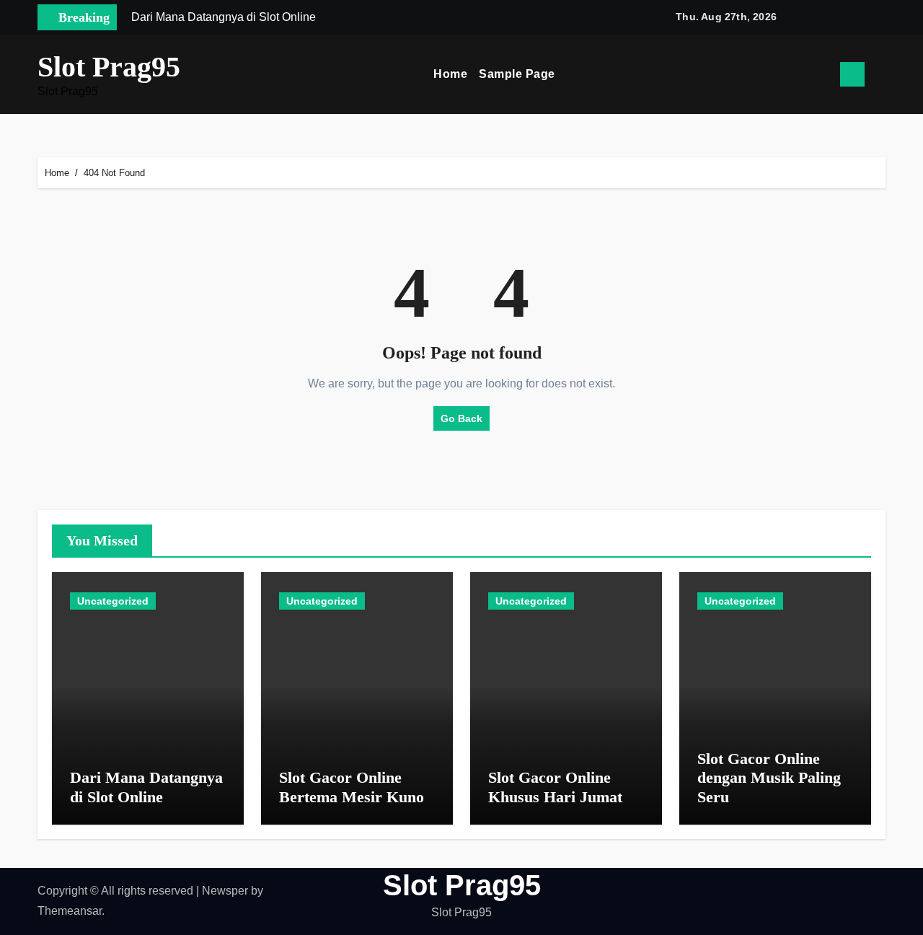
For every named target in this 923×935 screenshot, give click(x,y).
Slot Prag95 (108, 67)
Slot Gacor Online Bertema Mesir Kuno (351, 786)
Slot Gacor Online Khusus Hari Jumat (555, 786)
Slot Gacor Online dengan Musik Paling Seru (769, 778)
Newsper (225, 890)
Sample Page (517, 74)
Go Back (461, 418)
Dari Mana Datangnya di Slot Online (146, 786)
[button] (880, 74)
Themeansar (69, 911)
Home (450, 74)
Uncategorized (113, 601)
